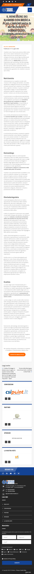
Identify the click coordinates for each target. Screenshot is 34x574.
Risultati (6, 504)
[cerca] (29, 4)
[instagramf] (14, 473)
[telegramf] (18, 473)
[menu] (30, 10)
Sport (4, 549)
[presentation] (6, 398)
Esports (5, 552)
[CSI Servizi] (17, 457)
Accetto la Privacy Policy (9, 558)
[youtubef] (10, 473)
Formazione (24, 552)
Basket (16, 549)
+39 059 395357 (11, 489)
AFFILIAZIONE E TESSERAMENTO (12, 5)
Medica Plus (17, 60)
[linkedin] (6, 1)
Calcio (22, 549)
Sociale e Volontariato (8, 554)
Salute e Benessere (9, 46)
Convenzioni (8, 384)
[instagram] (12, 1)
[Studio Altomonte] (17, 417)
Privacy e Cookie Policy (21, 570)
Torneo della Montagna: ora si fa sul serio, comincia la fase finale (24, 370)
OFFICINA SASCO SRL (17, 438)
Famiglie (28, 549)
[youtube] (9, 1)
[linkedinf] (6, 473)
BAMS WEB (28, 572)
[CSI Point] (17, 392)
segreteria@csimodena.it (12, 493)
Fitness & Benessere (14, 552)
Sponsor (7, 433)
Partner (7, 407)
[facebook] (3, 1)
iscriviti (17, 563)
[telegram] (15, 1)
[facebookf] (3, 473)
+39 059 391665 (11, 491)
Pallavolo (10, 549)
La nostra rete (10, 451)
